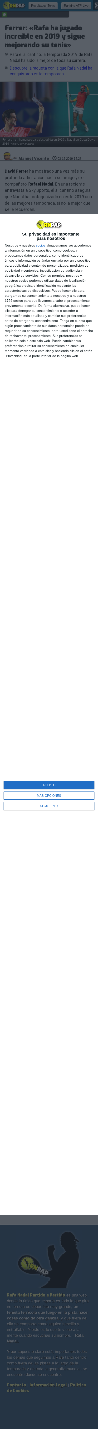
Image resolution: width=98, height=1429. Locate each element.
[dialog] (49, 714)
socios (40, 245)
